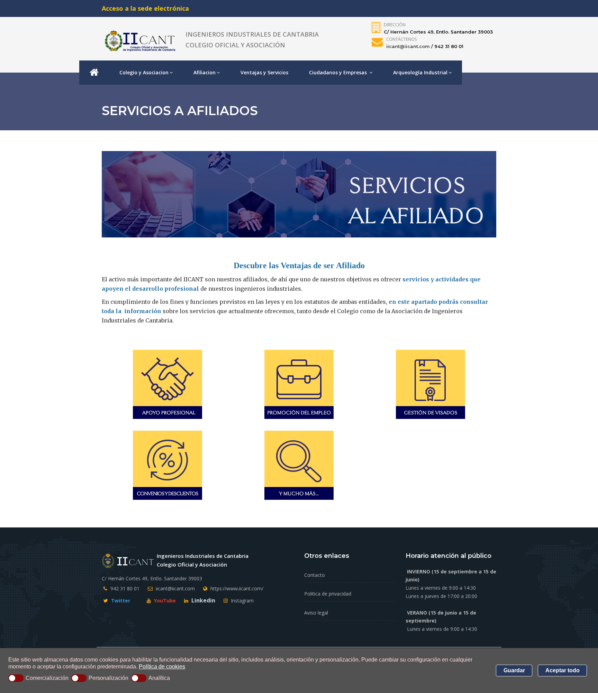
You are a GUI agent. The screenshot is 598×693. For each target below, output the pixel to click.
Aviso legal (316, 612)
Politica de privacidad (327, 593)
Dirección (395, 25)
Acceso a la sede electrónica (145, 8)
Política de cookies (162, 666)
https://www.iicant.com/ (236, 588)
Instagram (241, 600)
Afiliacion (204, 72)
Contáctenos (401, 39)
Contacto (314, 575)
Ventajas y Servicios (264, 72)
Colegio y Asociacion (144, 72)
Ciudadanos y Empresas (338, 72)
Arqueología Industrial (420, 72)
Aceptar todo (562, 670)
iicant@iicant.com (408, 46)
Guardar (514, 670)
